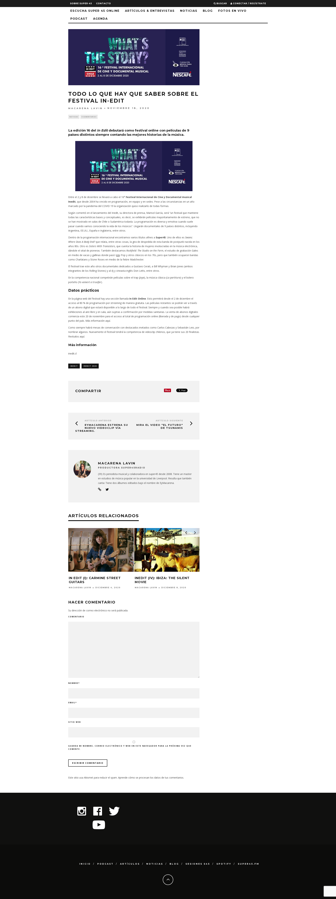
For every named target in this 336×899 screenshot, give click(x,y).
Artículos (130, 864)
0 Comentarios (89, 117)
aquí (82, 336)
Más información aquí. (98, 320)
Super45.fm (248, 864)
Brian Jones (176, 266)
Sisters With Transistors (102, 246)
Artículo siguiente (169, 421)
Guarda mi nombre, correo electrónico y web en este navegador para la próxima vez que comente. (129, 747)
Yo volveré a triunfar (90, 282)
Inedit (72, 201)
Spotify (223, 864)
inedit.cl (72, 353)
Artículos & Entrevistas (150, 10)
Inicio (85, 864)
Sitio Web (74, 722)
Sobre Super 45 (81, 3)
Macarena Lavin (85, 108)
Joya (142, 277)
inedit (74, 366)
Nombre (74, 683)
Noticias (188, 10)
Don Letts (139, 270)
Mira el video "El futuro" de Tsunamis (159, 426)
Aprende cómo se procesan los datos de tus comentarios (150, 777)
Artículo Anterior (98, 421)
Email (72, 702)
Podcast (79, 18)
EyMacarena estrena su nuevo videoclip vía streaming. (101, 427)
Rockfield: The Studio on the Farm (144, 250)
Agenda (100, 18)
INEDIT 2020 (90, 366)
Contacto (103, 3)
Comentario (76, 616)
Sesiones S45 (198, 864)
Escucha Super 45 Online (95, 10)
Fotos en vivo (232, 10)
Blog (208, 10)
